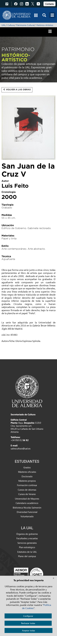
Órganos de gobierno (27, 533)
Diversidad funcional (27, 511)
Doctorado (27, 476)
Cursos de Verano (27, 494)
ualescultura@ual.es (20, 448)
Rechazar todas (28, 623)
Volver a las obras (18, 89)
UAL (3, 25)
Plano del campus (27, 556)
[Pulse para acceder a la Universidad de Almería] (27, 390)
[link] (49, 3)
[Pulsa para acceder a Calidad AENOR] (28, 574)
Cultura (10, 25)
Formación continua (27, 485)
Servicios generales (27, 542)
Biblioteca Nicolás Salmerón (27, 507)
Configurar (28, 615)
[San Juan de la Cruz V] (28, 128)
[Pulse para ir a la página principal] (16, 15)
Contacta (49, 3)
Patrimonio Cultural (25, 25)
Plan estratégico (27, 547)
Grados (27, 467)
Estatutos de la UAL (27, 551)
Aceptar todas (28, 630)
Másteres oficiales (27, 471)
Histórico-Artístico (44, 25)
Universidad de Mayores (27, 498)
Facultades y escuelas (27, 538)
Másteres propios (27, 480)
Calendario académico (27, 503)
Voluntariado (27, 516)
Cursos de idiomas (27, 489)
